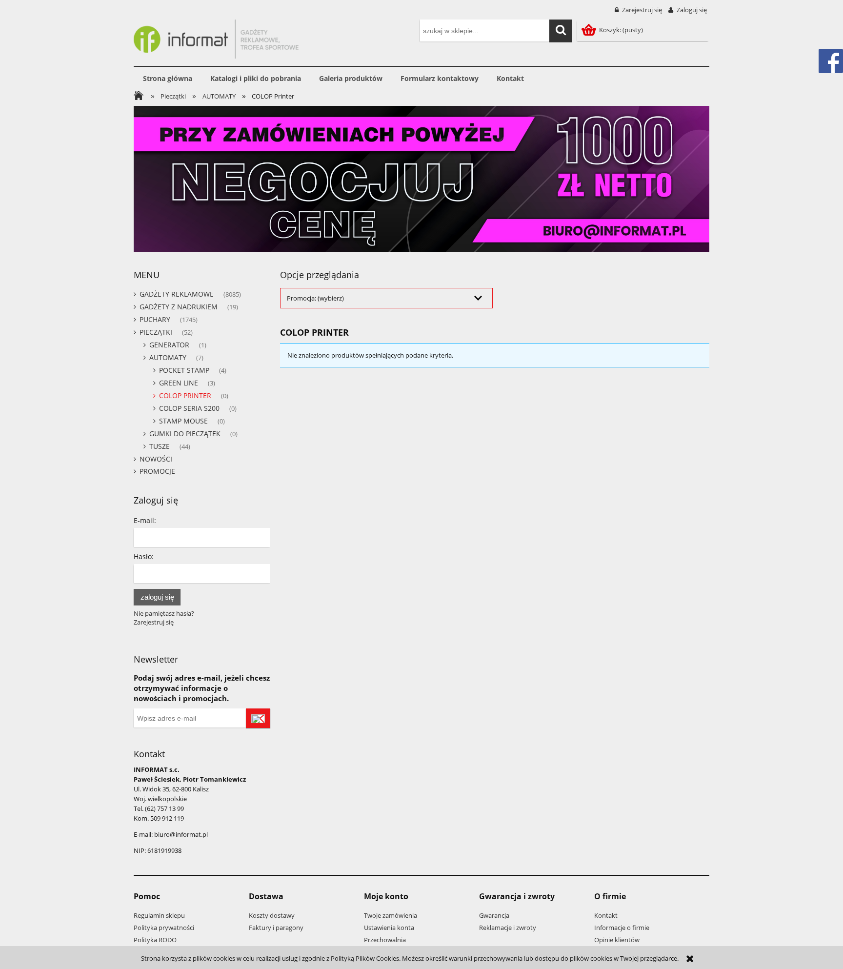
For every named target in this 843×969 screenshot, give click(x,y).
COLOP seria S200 (189, 408)
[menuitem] (167, 78)
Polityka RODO (155, 939)
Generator (169, 344)
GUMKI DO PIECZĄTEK (185, 433)
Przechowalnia (385, 939)
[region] (421, 179)
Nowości (156, 459)
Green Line (178, 382)
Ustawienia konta (389, 927)
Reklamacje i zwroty (507, 927)
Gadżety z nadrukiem (179, 306)
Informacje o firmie (621, 927)
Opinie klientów (617, 939)
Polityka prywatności (164, 927)
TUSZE (159, 446)
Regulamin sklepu (159, 915)
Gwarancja (494, 915)
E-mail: (145, 520)
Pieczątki (156, 332)
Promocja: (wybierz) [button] (315, 298)
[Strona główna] (216, 37)
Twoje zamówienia (390, 915)
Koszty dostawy (272, 915)
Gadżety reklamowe (177, 294)
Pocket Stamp (184, 370)
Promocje (157, 471)
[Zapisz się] (258, 718)
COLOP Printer (185, 395)
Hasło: (144, 556)
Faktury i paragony (276, 927)
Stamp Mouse (183, 420)
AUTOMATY (167, 357)
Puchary (155, 319)
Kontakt (606, 915)
